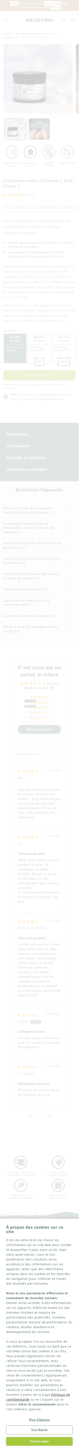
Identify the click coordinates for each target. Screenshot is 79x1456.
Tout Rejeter (39, 1430)
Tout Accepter (39, 1441)
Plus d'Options (39, 1420)
